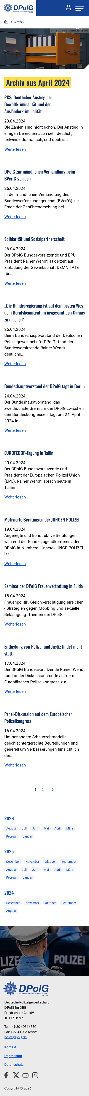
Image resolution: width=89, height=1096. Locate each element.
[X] (14, 1074)
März (69, 828)
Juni (35, 828)
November (32, 861)
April (57, 828)
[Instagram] (33, 1074)
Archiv (19, 22)
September (69, 861)
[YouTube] (24, 1074)
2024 (9, 892)
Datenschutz (14, 1065)
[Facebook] (7, 1074)
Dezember (13, 861)
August (11, 828)
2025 (9, 851)
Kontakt (10, 1047)
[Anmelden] (67, 8)
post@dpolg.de (15, 1037)
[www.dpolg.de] (6, 22)
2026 (9, 818)
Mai (46, 828)
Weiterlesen (15, 149)
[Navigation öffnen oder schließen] (79, 8)
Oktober (50, 861)
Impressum (13, 1056)
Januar (27, 836)
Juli (24, 828)
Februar (11, 836)
